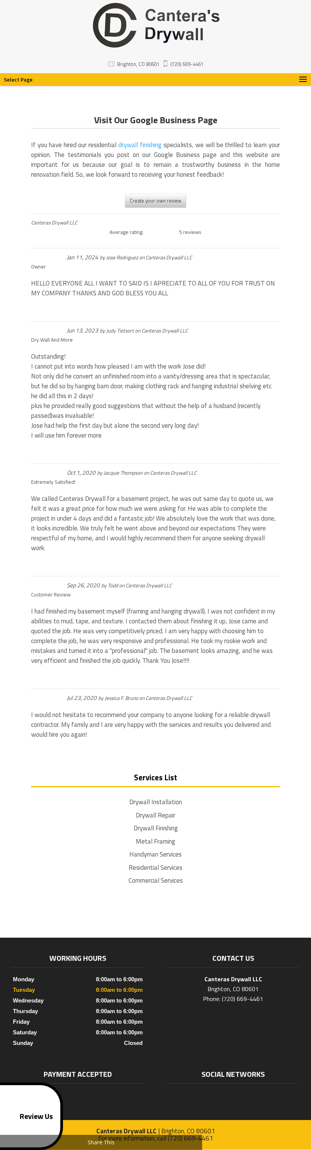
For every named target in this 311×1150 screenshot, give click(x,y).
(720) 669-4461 (186, 64)
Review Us (36, 1116)
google (225, 1096)
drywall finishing (140, 145)
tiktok (239, 1096)
